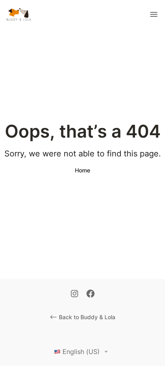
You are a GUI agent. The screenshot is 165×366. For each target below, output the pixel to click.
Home (82, 170)
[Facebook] (90, 294)
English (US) (81, 352)
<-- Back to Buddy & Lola (82, 317)
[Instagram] (74, 294)
